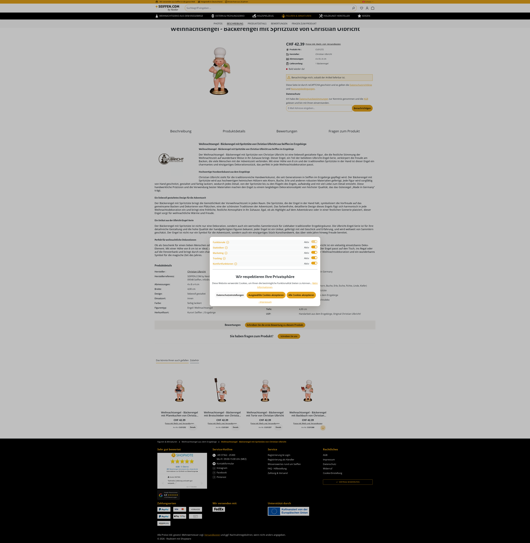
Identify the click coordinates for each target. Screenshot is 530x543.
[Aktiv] (314, 241)
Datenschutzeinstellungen (230, 295)
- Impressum (265, 301)
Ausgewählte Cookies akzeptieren (266, 295)
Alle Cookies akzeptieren (301, 295)
